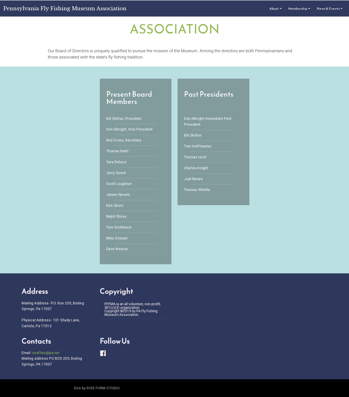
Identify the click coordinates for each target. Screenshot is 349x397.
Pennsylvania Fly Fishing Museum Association (64, 8)
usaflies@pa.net (46, 353)
